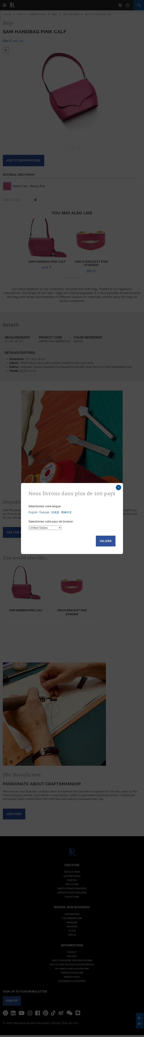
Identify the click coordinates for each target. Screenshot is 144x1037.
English (33, 512)
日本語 (55, 512)
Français (44, 512)
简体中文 (66, 512)
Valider (106, 541)
